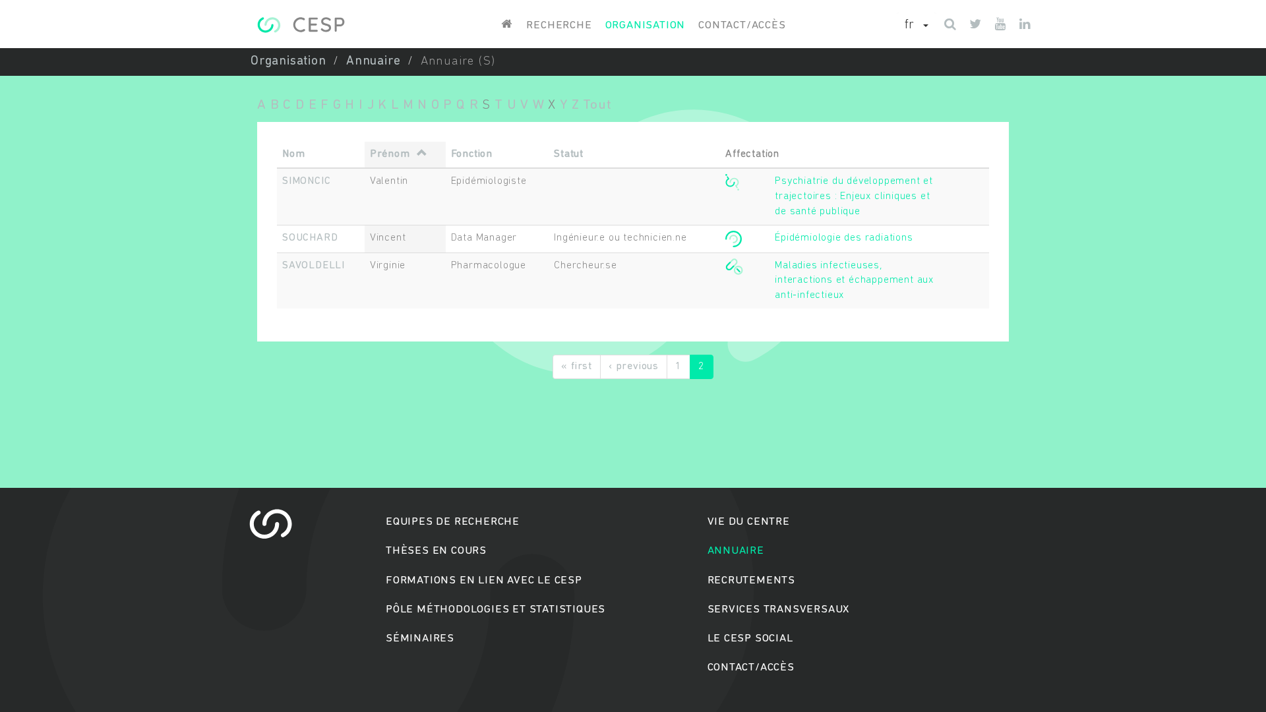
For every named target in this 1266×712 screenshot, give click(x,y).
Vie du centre (749, 521)
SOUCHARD (310, 238)
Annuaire (373, 61)
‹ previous (634, 366)
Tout (597, 105)
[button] (916, 26)
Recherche (558, 25)
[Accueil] (301, 25)
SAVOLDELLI (313, 265)
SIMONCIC (306, 181)
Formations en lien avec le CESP (484, 580)
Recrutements (752, 580)
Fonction (472, 154)
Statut (569, 154)
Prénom (390, 154)
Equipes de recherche (453, 521)
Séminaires (420, 638)
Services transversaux (779, 609)
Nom (293, 154)
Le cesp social (750, 638)
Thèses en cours (436, 550)
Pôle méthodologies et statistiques (495, 609)
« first (576, 366)
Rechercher (633, 406)
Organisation (645, 25)
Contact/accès (741, 25)
